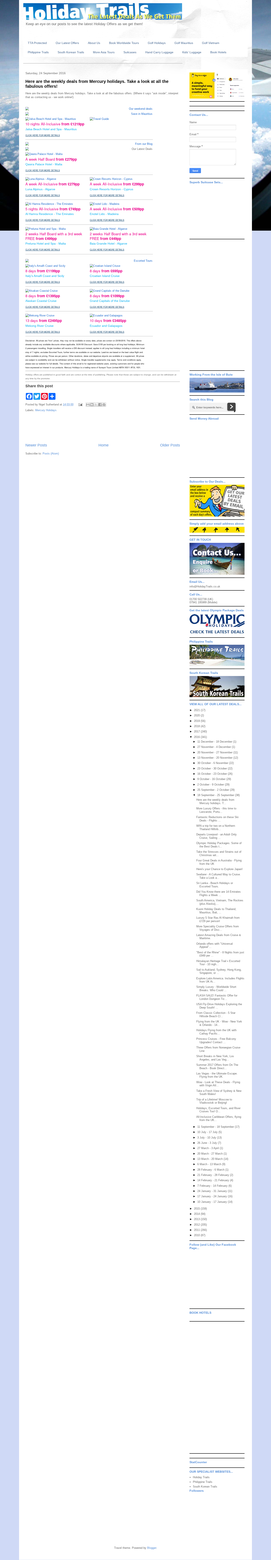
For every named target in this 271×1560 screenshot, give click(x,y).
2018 (197, 726)
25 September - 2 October (213, 789)
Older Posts (170, 445)
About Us (94, 43)
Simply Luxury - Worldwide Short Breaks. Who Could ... (216, 988)
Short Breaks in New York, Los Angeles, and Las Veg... (215, 1058)
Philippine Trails (38, 52)
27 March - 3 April (208, 1148)
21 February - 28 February (213, 1175)
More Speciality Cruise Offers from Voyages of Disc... (217, 928)
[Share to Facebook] (100, 404)
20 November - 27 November (215, 752)
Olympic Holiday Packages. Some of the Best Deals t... (219, 845)
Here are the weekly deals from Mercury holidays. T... (215, 801)
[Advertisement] (103, 427)
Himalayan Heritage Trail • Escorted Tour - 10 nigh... (218, 962)
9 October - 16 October (211, 779)
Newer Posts (36, 445)
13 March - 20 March (210, 1158)
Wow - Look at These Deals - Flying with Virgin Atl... (218, 1084)
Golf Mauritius (183, 43)
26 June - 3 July (207, 1142)
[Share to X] (96, 404)
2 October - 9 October (211, 784)
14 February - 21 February (213, 1180)
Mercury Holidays (46, 410)
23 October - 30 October (212, 768)
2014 (197, 1213)
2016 (197, 737)
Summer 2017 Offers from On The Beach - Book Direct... (217, 1066)
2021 (197, 710)
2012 (197, 1224)
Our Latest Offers (67, 43)
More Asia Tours (104, 52)
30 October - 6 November (213, 763)
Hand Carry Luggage (159, 52)
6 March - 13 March (209, 1164)
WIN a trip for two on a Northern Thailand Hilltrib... (215, 827)
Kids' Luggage (191, 52)
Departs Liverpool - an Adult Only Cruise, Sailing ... (216, 836)
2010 (197, 1235)
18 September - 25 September (216, 795)
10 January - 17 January (212, 1201)
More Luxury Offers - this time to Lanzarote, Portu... (216, 810)
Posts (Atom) (51, 453)
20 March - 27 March (210, 1153)
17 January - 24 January (212, 1196)
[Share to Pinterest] (104, 404)
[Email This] (88, 404)
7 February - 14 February (212, 1185)
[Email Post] (80, 404)
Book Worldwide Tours (124, 43)
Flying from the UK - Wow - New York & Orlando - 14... (219, 1023)
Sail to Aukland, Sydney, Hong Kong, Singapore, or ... (219, 971)
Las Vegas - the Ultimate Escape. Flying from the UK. (217, 1075)
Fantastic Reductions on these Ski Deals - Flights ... (217, 819)
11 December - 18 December (215, 741)
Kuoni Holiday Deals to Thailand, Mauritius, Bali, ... (216, 910)
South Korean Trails (71, 52)
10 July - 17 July (207, 1132)
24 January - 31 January (212, 1191)
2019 (197, 721)
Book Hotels (218, 52)
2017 (197, 731)
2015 (197, 1208)
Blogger (151, 1547)
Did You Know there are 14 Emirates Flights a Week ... (218, 893)
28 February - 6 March (211, 1169)
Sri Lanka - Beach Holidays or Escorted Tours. (214, 884)
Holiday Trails (201, 1477)
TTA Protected (37, 43)
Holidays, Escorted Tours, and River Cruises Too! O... (218, 1110)
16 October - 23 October (212, 773)
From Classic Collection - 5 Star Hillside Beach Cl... (215, 1014)
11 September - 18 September (216, 1126)
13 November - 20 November (215, 757)
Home (103, 445)
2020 (197, 715)
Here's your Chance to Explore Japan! (219, 869)
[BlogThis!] (92, 404)
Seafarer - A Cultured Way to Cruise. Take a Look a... (218, 876)
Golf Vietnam (210, 43)
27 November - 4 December (214, 747)
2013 (197, 1219)
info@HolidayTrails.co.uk (204, 586)
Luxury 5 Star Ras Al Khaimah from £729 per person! (218, 919)
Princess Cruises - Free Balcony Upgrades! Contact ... (216, 1040)
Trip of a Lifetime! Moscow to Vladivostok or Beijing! (214, 1101)
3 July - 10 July (207, 1137)
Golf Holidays (157, 43)
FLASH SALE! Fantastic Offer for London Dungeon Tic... (216, 997)
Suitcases (129, 52)
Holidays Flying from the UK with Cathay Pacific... (216, 1032)
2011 (197, 1230)
